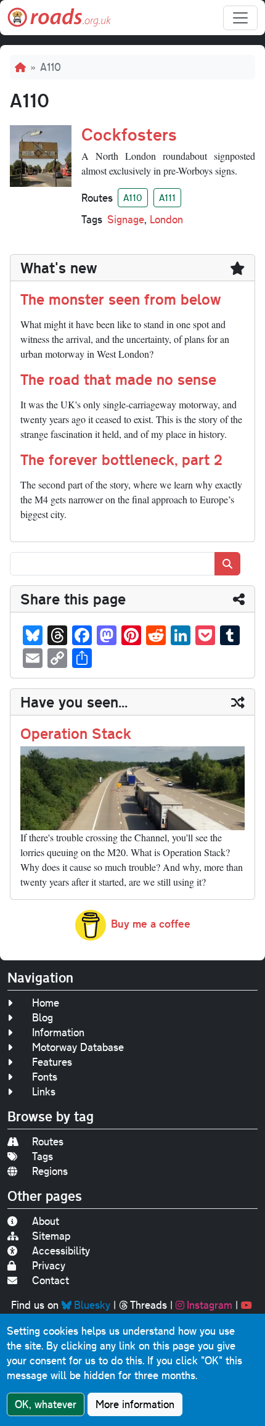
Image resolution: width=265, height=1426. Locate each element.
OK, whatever (45, 1404)
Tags (42, 1156)
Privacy (48, 1265)
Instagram (209, 1305)
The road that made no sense (118, 379)
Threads (148, 1305)
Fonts (44, 1077)
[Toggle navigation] (240, 18)
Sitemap (51, 1236)
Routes (47, 1141)
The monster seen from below (120, 299)
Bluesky (92, 1305)
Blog (42, 1017)
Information (58, 1032)
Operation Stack (75, 733)
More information (135, 1404)
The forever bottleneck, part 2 (121, 459)
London (166, 219)
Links (43, 1091)
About (45, 1221)
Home (45, 1002)
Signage (125, 219)
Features (52, 1062)
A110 (132, 197)
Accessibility (61, 1250)
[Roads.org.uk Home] (59, 17)
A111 (167, 197)
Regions (50, 1171)
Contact (50, 1280)
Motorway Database (78, 1047)
